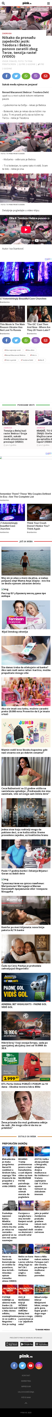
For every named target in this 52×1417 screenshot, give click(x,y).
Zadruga (7, 33)
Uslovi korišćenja (26, 1392)
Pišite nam (26, 1397)
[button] (3, 423)
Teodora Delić (27, 360)
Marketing (26, 1381)
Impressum (26, 1386)
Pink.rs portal (10, 360)
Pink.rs (33, 355)
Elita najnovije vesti (12, 350)
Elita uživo (30, 350)
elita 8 (41, 360)
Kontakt (26, 1375)
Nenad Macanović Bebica (14, 355)
